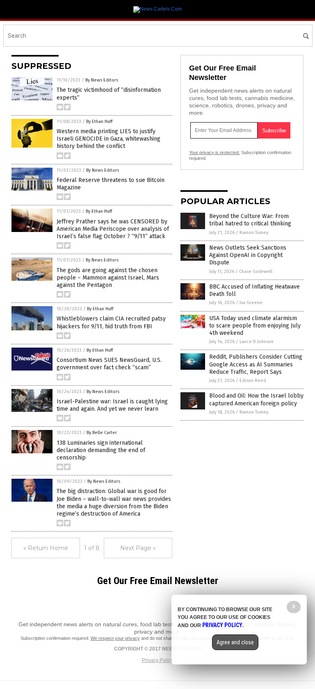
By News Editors (101, 80)
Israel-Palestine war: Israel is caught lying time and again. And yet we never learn (112, 405)
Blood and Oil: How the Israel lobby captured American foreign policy (256, 399)
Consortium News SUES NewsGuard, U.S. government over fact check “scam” (109, 364)
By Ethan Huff (99, 121)
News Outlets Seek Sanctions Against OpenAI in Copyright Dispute (247, 255)
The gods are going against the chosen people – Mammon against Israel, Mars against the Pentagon (108, 278)
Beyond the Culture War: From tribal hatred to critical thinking (250, 220)
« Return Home (45, 548)
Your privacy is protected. (214, 152)
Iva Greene (251, 302)
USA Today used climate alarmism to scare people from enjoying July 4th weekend (255, 326)
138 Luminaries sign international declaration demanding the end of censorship (101, 450)
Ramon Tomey (254, 232)
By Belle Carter (102, 432)
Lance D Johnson (257, 341)
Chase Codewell (255, 271)
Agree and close (235, 642)
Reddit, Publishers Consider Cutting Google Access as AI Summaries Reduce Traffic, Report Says (255, 364)
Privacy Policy (157, 660)
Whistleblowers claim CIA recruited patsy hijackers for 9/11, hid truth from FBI (111, 322)
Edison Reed (253, 380)
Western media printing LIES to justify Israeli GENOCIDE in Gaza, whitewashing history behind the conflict (108, 139)
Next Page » (138, 548)
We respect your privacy (115, 638)
